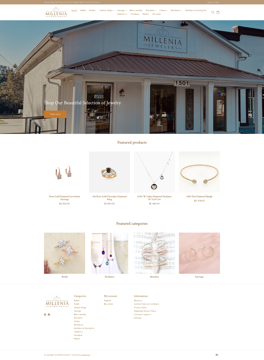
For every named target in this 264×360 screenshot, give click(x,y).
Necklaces (109, 276)
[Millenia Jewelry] (56, 12)
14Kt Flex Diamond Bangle (199, 196)
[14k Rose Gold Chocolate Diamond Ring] (109, 172)
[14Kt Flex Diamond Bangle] (199, 172)
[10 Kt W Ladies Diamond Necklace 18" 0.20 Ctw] (154, 172)
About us (138, 301)
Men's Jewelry (136, 10)
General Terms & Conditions (146, 304)
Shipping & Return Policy (145, 311)
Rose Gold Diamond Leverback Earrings (64, 198)
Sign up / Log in (213, 2)
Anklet (83, 10)
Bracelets (154, 276)
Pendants (135, 14)
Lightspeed (86, 355)
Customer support (142, 314)
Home (74, 10)
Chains (77, 321)
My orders (108, 304)
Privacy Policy (140, 308)
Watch (146, 14)
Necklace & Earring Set (195, 10)
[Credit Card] (216, 355)
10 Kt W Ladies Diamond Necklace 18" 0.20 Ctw (154, 198)
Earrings (199, 276)
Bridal (65, 276)
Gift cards (156, 14)
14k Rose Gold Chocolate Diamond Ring (109, 198)
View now (55, 114)
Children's (78, 332)
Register (107, 301)
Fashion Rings (80, 308)
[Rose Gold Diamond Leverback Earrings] (64, 172)
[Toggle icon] (213, 12)
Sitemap (137, 318)
